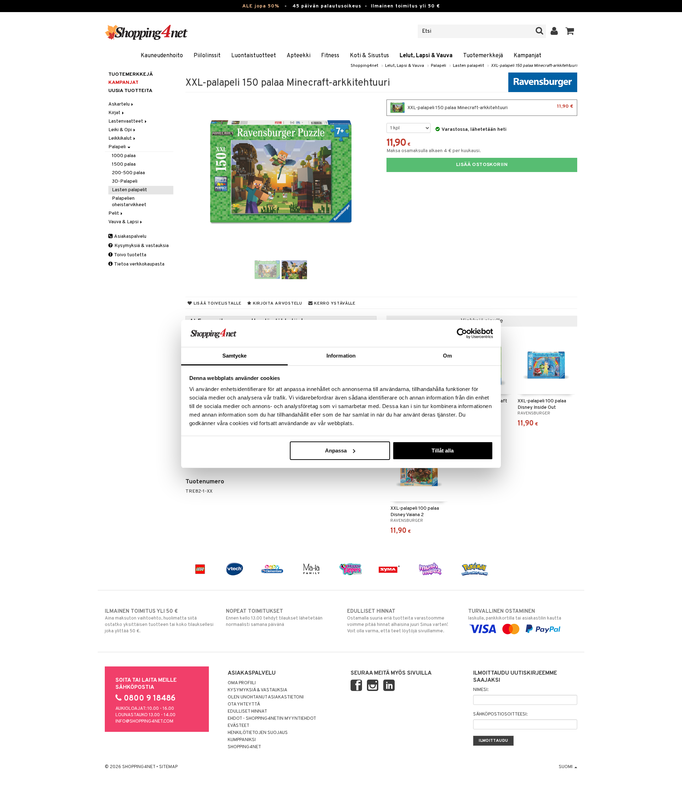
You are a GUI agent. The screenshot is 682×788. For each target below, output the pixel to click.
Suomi (566, 767)
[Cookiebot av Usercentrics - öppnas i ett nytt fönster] (462, 333)
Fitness (330, 55)
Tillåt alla (443, 450)
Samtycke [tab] (234, 356)
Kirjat (114, 113)
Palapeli (438, 66)
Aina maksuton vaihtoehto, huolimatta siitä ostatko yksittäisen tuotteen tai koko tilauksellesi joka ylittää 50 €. (159, 621)
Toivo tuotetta (129, 255)
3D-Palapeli (124, 181)
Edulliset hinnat (247, 711)
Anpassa (336, 450)
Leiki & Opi (120, 130)
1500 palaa (124, 164)
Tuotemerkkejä (483, 55)
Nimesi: (480, 690)
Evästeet (238, 726)
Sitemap (168, 767)
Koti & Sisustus (369, 55)
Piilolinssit (207, 55)
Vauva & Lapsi (124, 222)
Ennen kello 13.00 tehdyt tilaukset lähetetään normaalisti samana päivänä (274, 618)
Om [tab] (447, 356)
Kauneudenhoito (162, 55)
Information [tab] (341, 356)
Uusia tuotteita (130, 91)
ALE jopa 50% (260, 6)
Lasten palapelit (468, 66)
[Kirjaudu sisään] (554, 31)
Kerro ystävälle (334, 303)
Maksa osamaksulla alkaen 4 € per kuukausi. (433, 151)
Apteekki (298, 55)
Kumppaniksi (242, 740)
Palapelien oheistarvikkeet (129, 201)
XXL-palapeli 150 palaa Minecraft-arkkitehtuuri (534, 66)
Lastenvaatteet (126, 121)
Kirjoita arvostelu (276, 303)
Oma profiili (242, 683)
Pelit (114, 213)
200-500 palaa (128, 173)
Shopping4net (364, 66)
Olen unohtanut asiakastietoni (266, 697)
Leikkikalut (120, 138)
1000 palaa (124, 156)
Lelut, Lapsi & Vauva (426, 55)
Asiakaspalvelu (129, 237)
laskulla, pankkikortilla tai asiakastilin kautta (514, 614)
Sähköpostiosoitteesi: (500, 714)
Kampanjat (527, 55)
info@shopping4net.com (144, 721)
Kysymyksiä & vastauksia (141, 246)
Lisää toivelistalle (216, 303)
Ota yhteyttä (244, 704)
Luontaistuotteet (253, 55)
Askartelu (119, 104)
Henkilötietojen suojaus (258, 733)
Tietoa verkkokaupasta (138, 264)
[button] (570, 31)
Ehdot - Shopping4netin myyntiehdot (272, 719)
